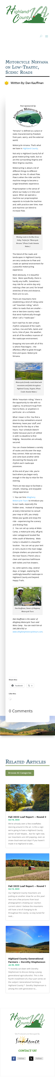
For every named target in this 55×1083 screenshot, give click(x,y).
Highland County (30, 148)
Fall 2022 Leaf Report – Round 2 (27, 816)
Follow (21, 1058)
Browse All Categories (19, 773)
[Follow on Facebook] (14, 1058)
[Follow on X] (31, 1058)
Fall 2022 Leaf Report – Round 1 (27, 886)
